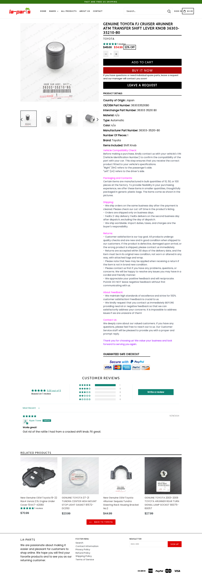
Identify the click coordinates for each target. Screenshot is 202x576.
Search (79, 542)
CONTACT (98, 11)
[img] (29, 416)
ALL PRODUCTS (69, 11)
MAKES (53, 11)
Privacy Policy (83, 549)
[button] (110, 43)
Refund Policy (83, 552)
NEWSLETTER (135, 539)
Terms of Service (85, 559)
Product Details (112, 93)
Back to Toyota (103, 522)
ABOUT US (85, 11)
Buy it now (142, 70)
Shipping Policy (84, 556)
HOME (43, 11)
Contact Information (87, 546)
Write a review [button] (155, 392)
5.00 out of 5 (54, 390)
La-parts (27, 539)
